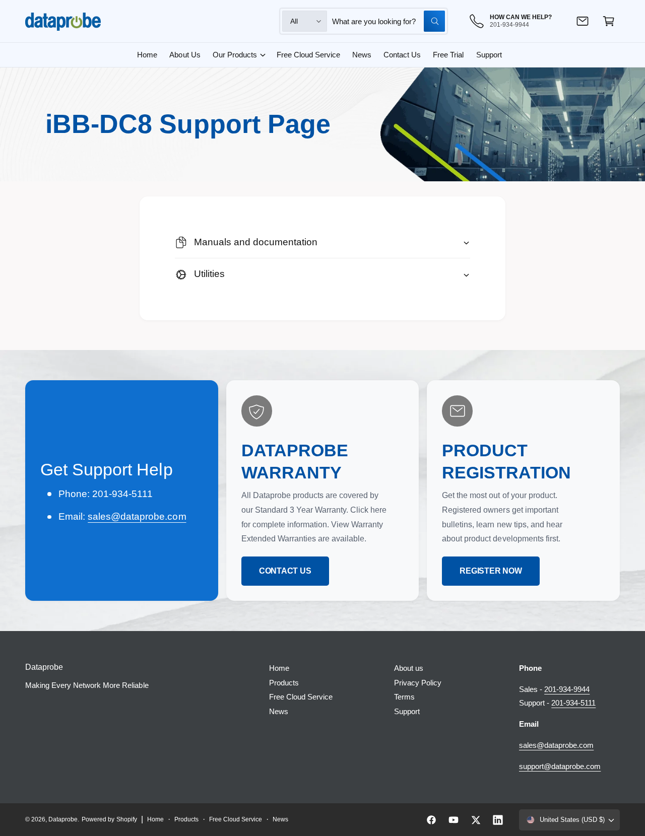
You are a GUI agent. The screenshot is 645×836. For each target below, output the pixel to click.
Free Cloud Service (301, 696)
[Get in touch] (582, 21)
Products (284, 682)
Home (279, 668)
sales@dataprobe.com (137, 516)
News (278, 711)
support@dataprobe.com (560, 766)
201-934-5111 (573, 703)
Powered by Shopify (109, 819)
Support (407, 711)
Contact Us (285, 571)
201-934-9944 (567, 689)
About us (408, 668)
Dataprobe (63, 819)
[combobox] (388, 21)
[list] (322, 490)
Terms (404, 696)
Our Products (235, 54)
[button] (609, 21)
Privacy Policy (417, 682)
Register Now (491, 571)
